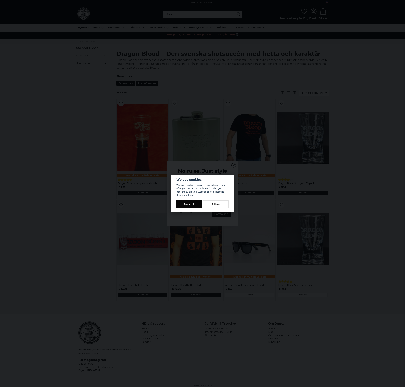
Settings (216, 204)
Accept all (189, 204)
